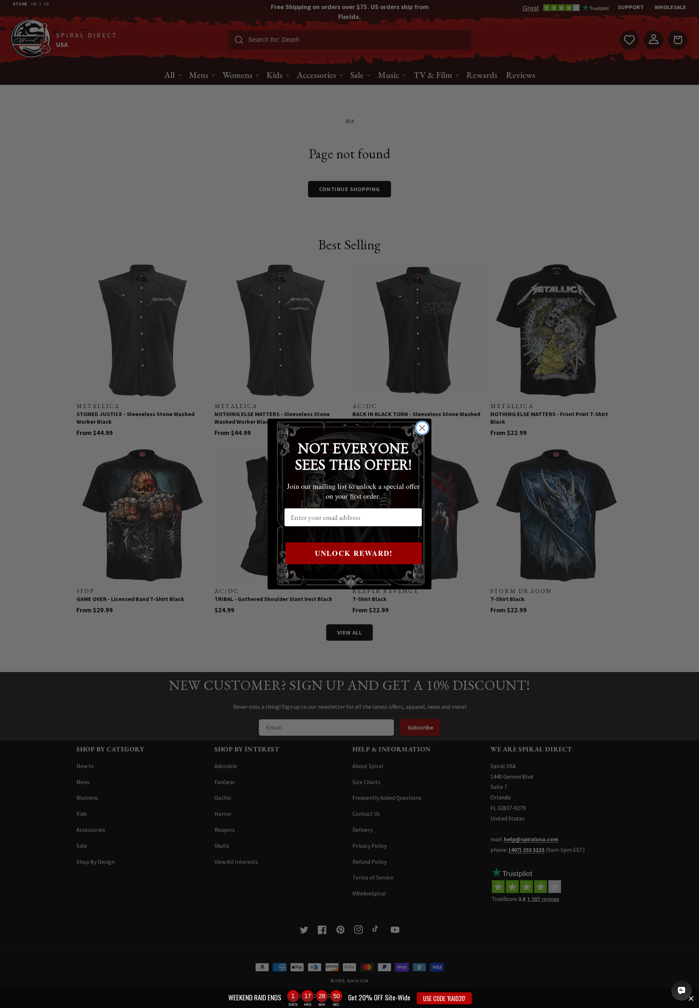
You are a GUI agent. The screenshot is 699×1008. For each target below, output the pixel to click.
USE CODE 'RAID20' (444, 998)
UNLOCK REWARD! (354, 553)
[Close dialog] (422, 428)
